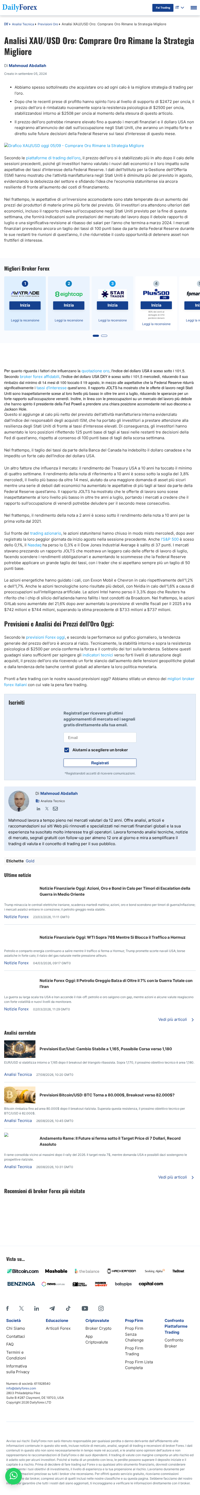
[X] (21, 1308)
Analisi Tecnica (23, 24)
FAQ (10, 1344)
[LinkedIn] (38, 809)
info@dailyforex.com (21, 1388)
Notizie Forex (16, 916)
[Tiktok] (68, 1308)
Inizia (25, 305)
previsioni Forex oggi (45, 637)
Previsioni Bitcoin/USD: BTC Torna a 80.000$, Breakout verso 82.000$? (107, 1095)
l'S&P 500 (170, 539)
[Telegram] (52, 1308)
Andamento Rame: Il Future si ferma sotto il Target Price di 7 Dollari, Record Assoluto (110, 1141)
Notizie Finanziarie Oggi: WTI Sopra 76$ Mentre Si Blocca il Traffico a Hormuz (113, 937)
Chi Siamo (15, 1328)
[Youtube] (85, 1308)
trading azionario (45, 533)
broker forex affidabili (39, 376)
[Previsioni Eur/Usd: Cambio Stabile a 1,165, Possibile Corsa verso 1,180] (19, 1056)
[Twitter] (47, 809)
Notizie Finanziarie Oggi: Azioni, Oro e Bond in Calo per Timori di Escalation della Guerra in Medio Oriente (115, 891)
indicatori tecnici (98, 654)
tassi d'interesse (51, 387)
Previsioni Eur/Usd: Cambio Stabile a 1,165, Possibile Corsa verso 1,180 (106, 1048)
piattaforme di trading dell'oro (53, 157)
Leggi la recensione (25, 320)
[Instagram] (101, 1308)
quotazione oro (95, 370)
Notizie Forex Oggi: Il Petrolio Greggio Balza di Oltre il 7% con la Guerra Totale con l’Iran (116, 983)
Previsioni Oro (48, 24)
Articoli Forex (58, 1328)
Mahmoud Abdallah (59, 793)
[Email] (55, 809)
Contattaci (15, 1336)
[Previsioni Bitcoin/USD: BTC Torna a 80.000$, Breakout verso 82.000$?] (19, 1102)
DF (6, 24)
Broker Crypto (98, 1328)
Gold (30, 860)
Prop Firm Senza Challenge (134, 1334)
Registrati (100, 763)
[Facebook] (7, 1308)
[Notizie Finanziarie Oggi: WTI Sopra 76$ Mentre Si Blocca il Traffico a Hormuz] (19, 931)
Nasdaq (34, 544)
